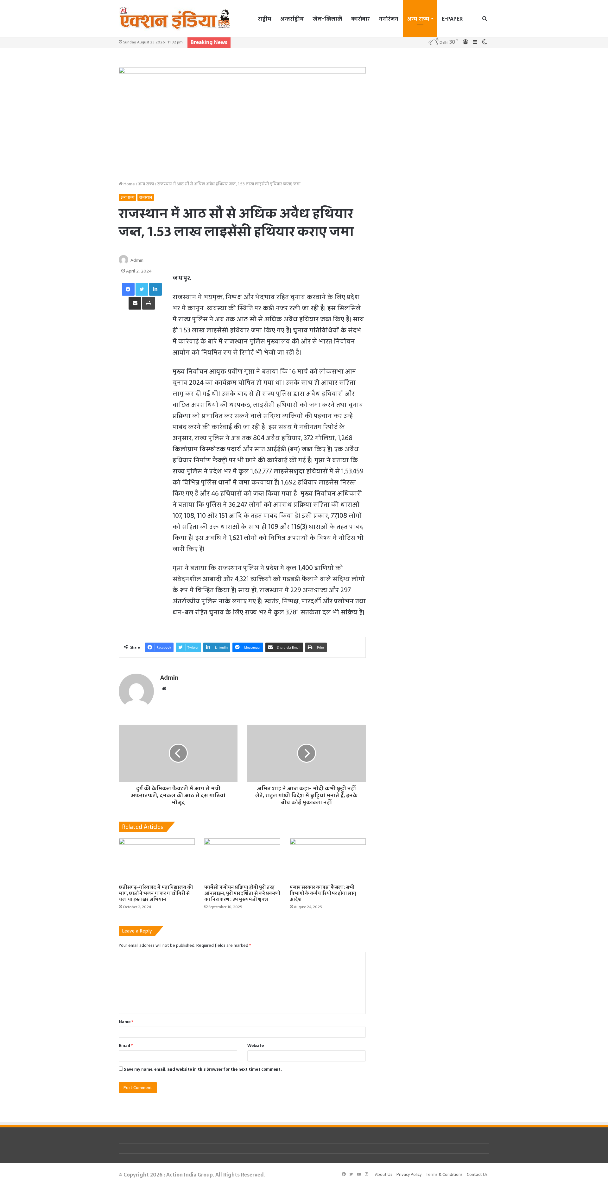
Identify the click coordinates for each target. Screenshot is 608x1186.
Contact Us (477, 1174)
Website (255, 1045)
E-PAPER (452, 19)
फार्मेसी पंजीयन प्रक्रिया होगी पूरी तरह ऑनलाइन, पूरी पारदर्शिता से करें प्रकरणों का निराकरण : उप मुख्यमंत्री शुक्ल (242, 893)
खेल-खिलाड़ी (327, 19)
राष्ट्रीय (264, 19)
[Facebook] (128, 289)
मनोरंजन (388, 19)
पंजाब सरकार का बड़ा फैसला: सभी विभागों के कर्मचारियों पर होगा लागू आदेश (323, 893)
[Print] (148, 303)
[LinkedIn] (155, 289)
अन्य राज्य (418, 19)
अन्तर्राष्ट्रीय (292, 19)
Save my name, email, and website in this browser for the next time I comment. (203, 1069)
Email (126, 1045)
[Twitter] (142, 289)
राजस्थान (145, 197)
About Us (383, 1174)
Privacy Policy (408, 1174)
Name (126, 1021)
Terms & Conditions (444, 1174)
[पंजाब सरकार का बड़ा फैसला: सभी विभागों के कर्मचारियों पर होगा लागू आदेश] (328, 859)
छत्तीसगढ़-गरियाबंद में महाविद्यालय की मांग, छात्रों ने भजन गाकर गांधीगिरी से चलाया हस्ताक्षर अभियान (156, 893)
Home (129, 184)
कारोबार (360, 19)
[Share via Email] (135, 303)
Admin (136, 260)
